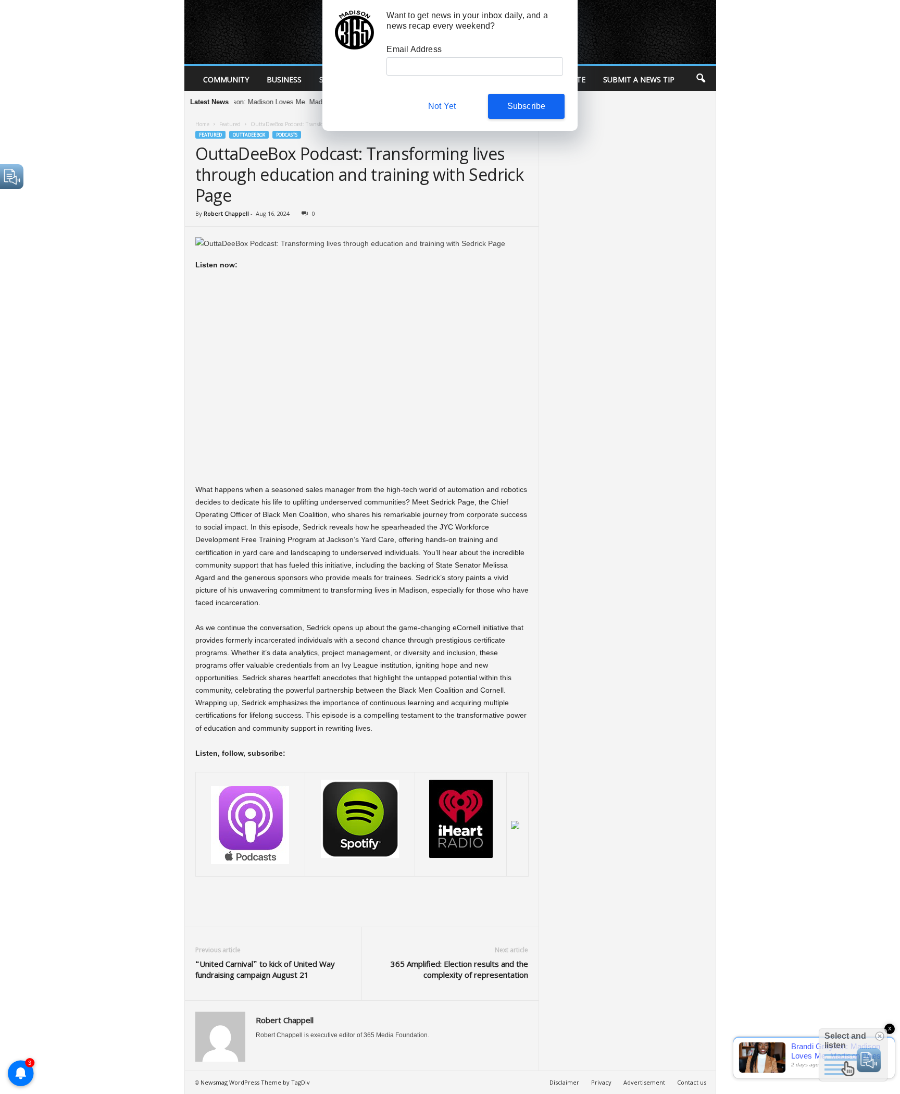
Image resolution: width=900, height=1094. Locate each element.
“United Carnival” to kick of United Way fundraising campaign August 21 (265, 969)
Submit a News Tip (638, 79)
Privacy (601, 1082)
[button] (700, 78)
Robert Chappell (226, 213)
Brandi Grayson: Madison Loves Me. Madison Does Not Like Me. (265, 102)
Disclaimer (564, 1082)
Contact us (691, 1082)
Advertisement (644, 1082)
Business (284, 79)
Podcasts (286, 134)
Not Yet (442, 106)
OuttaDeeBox (249, 134)
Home (202, 124)
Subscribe (526, 106)
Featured (230, 124)
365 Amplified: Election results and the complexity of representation (459, 969)
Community (226, 79)
